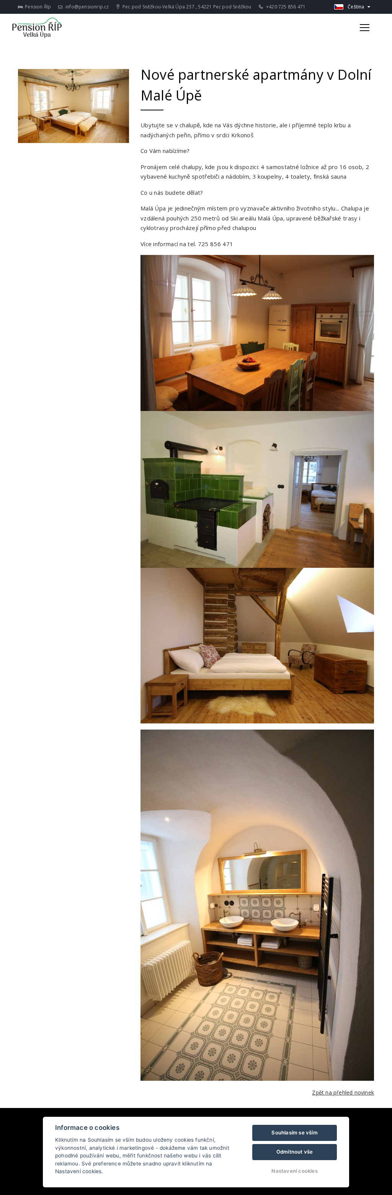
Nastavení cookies (294, 1171)
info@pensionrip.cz (86, 6)
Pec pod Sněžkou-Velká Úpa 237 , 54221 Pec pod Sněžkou (186, 6)
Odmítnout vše (294, 1152)
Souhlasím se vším (294, 1132)
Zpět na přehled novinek (343, 1092)
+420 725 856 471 (285, 6)
